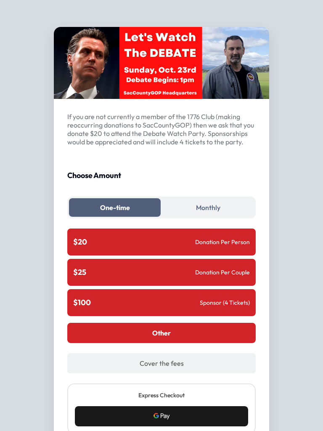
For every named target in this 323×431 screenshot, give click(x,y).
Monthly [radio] (208, 207)
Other (161, 333)
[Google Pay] (161, 416)
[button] (161, 416)
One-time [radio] (115, 207)
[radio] (161, 242)
